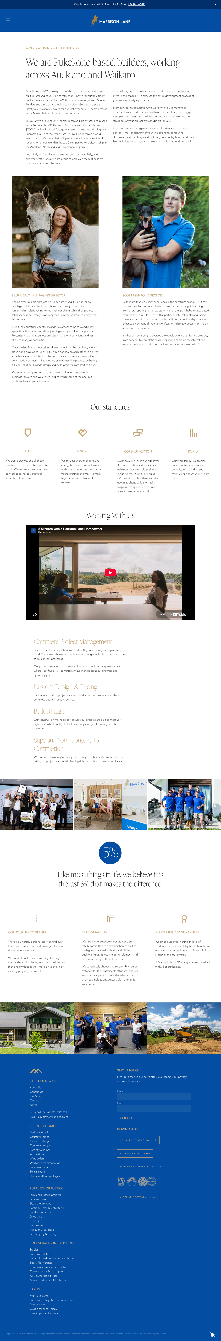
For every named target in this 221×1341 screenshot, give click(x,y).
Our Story (36, 1096)
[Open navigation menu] (32, 20)
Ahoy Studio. (161, 1333)
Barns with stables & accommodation (52, 1258)
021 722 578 (59, 1112)
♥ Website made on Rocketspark (139, 1333)
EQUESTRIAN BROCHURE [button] (135, 1153)
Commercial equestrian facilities (48, 1267)
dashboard (110, 1333)
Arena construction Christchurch (49, 1280)
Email (119, 1103)
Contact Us (36, 1092)
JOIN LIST (126, 1118)
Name (120, 1091)
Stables (34, 1249)
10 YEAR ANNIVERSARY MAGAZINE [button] (141, 1166)
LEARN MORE (136, 4)
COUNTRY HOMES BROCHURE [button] (138, 1140)
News (33, 1105)
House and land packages (45, 1176)
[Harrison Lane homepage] (110, 20)
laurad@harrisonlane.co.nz (52, 1117)
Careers (34, 1100)
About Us (35, 1087)
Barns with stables (40, 1254)
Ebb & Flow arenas (41, 1262)
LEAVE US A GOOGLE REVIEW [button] (138, 1197)
